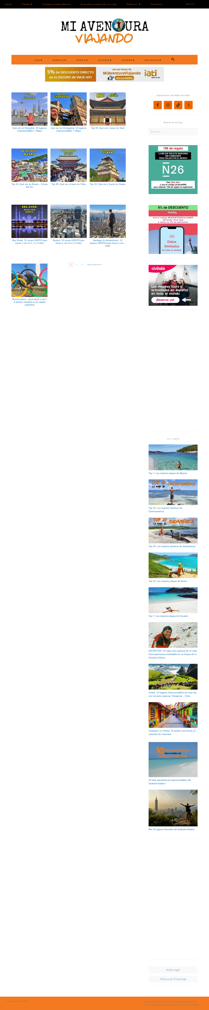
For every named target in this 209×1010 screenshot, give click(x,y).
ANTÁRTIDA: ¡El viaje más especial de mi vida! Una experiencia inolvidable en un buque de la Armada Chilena (173, 654)
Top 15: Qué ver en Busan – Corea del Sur (29, 185)
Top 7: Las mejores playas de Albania (168, 473)
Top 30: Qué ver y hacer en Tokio (68, 184)
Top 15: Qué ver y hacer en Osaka (107, 184)
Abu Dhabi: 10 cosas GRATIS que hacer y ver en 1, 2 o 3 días (29, 241)
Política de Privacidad (173, 979)
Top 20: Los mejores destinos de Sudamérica (172, 546)
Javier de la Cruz (171, 1005)
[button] (172, 59)
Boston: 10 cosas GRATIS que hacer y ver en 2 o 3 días (68, 241)
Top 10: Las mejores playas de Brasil (168, 581)
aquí (198, 1005)
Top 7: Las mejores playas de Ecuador (168, 616)
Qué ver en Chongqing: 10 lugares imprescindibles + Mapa (68, 129)
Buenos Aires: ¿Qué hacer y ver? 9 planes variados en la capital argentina (29, 302)
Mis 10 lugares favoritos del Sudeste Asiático (172, 829)
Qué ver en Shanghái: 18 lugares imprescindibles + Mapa (29, 129)
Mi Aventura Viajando (104, 30)
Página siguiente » (94, 264)
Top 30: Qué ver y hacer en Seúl (107, 128)
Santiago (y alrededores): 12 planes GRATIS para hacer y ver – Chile (107, 243)
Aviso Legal (173, 970)
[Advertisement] (173, 372)
